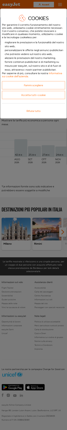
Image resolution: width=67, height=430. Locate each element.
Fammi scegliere (33, 85)
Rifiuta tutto (33, 111)
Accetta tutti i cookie (33, 95)
